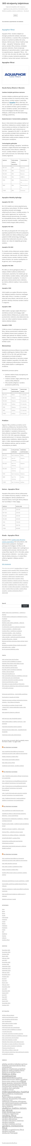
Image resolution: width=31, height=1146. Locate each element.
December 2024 (6, 950)
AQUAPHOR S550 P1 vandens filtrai (11, 838)
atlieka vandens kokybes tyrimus (14, 1064)
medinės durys (8, 1089)
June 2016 (4, 989)
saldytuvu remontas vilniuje (12, 1101)
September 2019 (6, 968)
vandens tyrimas (8, 1131)
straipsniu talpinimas (10, 1114)
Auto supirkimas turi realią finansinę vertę (12, 810)
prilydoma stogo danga (7, 1100)
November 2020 (6, 962)
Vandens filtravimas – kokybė (9, 639)
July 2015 (4, 995)
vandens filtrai (9, 1115)
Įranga (3, 921)
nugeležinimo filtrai (17, 582)
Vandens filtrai (18, 568)
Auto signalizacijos (6, 1021)
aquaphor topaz (19, 576)
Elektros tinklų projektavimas (9, 1074)
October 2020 (5, 964)
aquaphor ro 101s (16, 572)
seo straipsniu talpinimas (12, 1104)
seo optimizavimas (9, 1103)
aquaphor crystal (6, 570)
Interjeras (4, 919)
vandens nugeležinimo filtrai (13, 1130)
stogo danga (6, 1112)
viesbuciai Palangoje (10, 1133)
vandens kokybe (8, 1122)
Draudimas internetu (7, 1025)
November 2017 (6, 974)
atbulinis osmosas (17, 580)
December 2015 (6, 991)
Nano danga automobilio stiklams (10, 759)
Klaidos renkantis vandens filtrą (10, 756)
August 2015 (5, 993)
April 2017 (4, 980)
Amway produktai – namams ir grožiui (11, 635)
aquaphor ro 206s (23, 574)
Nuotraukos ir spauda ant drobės (10, 697)
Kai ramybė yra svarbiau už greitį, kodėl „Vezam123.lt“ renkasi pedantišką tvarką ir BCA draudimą (14, 707)
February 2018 (5, 972)
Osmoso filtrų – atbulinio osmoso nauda (12, 832)
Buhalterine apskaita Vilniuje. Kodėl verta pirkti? (14, 645)
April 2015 (4, 999)
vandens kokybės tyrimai (11, 1124)
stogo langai (16, 1112)
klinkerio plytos (21, 1085)
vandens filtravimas (9, 1119)
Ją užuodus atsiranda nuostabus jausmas (12, 680)
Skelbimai (4, 934)
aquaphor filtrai (15, 570)
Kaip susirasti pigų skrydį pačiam (10, 659)
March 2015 (5, 1001)
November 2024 (6, 952)
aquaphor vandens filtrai (8, 578)
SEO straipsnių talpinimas (15, 3)
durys (9, 1067)
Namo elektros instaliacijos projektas (12, 1094)
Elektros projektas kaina (11, 1072)
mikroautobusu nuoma (15, 1091)
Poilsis (3, 929)
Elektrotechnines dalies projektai (14, 1079)
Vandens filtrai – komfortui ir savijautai (12, 631)
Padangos (4, 925)
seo (24, 1101)
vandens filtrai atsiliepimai (12, 1117)
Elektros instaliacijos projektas (13, 1069)
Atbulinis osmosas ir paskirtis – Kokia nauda (13, 829)
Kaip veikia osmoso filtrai (8, 762)
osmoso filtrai (21, 584)
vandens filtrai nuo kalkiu (12, 588)
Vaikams (4, 938)
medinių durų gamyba (10, 1088)
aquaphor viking (19, 578)
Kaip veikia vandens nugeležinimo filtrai (12, 866)
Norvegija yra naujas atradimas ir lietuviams (13, 684)
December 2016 (6, 987)
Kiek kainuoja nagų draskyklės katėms (11, 718)
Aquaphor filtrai (8, 30)
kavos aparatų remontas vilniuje (14, 1083)
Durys (3, 913)
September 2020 (6, 966)
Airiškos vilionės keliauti (8, 671)
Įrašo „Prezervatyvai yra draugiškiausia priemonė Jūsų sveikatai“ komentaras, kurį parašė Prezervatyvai (14, 788)
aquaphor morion (6, 572)
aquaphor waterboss (7, 580)
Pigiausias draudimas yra (8, 673)
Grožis (3, 915)
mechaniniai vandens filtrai (12, 1086)
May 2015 (4, 997)
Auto (3, 909)
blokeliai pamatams (9, 1065)
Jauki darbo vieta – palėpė (8, 647)
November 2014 (6, 1003)
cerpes (4, 1067)
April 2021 (4, 960)
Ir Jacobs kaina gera (7, 1031)
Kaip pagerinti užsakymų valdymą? (11, 712)
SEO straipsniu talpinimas (10, 747)
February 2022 (5, 958)
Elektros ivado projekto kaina (13, 1070)
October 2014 (5, 1005)
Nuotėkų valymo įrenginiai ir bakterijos (12, 669)
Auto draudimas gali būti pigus (10, 667)
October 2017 (5, 976)
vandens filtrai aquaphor (14, 586)
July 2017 (4, 978)
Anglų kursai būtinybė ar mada (10, 682)
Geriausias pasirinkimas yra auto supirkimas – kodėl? (15, 881)
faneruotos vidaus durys (11, 1081)
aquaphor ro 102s (13, 574)
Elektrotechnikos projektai (12, 1078)
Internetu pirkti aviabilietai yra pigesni (11, 661)
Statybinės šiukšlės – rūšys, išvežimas (11, 633)
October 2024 (5, 954)
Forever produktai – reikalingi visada (11, 629)
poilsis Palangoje (19, 1098)
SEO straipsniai (6, 564)
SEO (3, 932)
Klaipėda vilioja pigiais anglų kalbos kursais (13, 663)
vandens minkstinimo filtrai (15, 591)
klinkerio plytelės (8, 1085)
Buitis (3, 911)
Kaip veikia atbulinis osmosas (9, 863)
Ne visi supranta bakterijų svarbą (10, 649)
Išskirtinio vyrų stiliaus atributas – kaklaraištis (13, 835)
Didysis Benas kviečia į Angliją (9, 665)
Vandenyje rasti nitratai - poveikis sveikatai (13, 765)
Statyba (4, 936)
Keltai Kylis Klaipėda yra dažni (9, 1039)
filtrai (24, 580)
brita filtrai (21, 1065)
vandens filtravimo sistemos (13, 1120)
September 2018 (6, 970)
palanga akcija (7, 1098)
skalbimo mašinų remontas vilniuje (14, 1109)
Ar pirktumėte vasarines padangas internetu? (13, 627)
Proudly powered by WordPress (9, 1143)
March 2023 (5, 956)
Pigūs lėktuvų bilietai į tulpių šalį (10, 1050)
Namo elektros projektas (11, 1097)
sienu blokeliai (7, 1106)
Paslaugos (4, 927)
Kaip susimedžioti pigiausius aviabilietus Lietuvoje (14, 675)
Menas (4, 923)
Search (4, 603)
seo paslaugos (21, 1103)
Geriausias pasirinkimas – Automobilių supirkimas (14, 694)
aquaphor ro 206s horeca (8, 576)
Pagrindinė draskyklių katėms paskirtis (12, 726)
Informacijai (5, 917)
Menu (15, 15)
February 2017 (5, 984)
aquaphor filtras (24, 570)
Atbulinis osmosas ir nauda (9, 899)
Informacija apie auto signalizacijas (11, 678)
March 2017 (5, 982)
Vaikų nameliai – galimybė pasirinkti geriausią (13, 637)
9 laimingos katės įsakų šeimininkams (11, 735)
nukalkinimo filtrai (12, 584)
